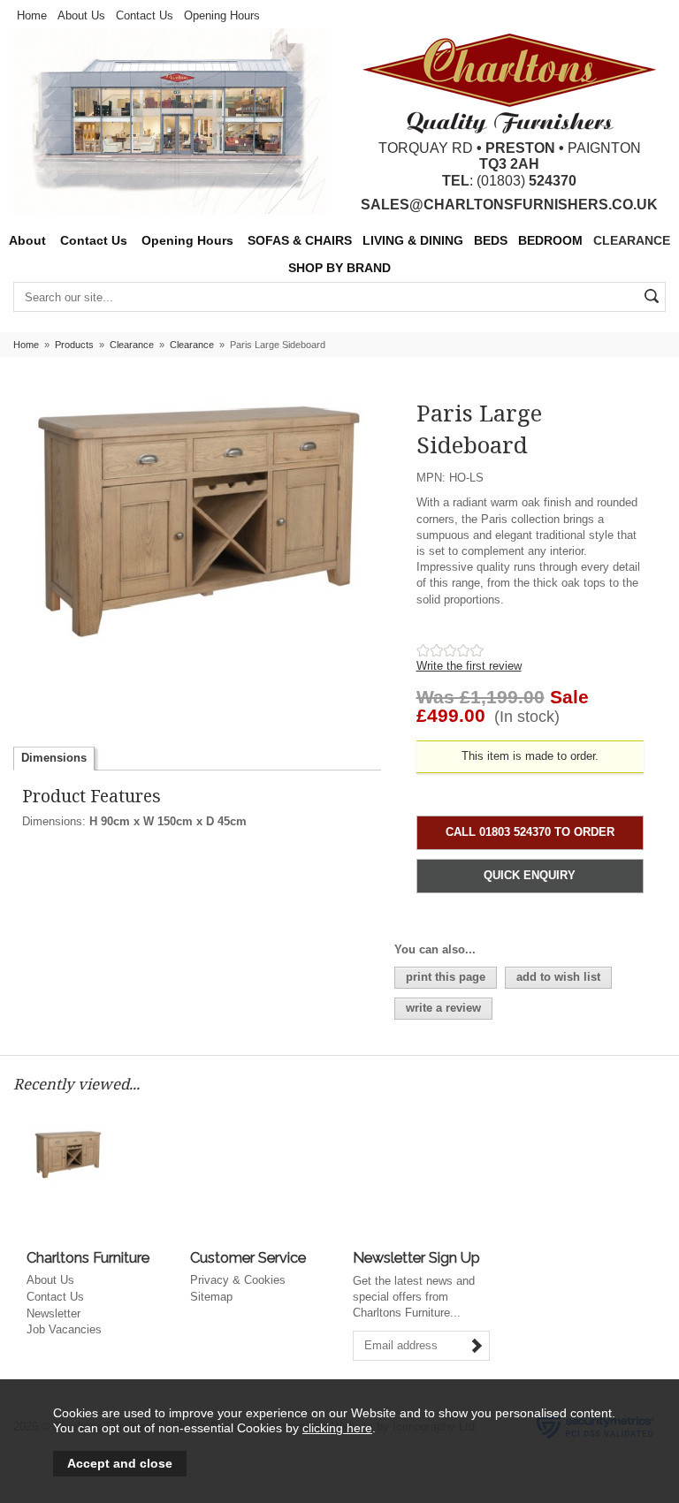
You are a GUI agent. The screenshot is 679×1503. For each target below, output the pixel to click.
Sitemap (211, 1296)
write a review (443, 1007)
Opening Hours (222, 15)
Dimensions (54, 757)
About (27, 240)
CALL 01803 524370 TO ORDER (530, 832)
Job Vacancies (64, 1329)
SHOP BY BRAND (339, 268)
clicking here (337, 1428)
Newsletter (53, 1313)
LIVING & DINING (412, 240)
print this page (445, 976)
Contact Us (144, 15)
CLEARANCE (631, 240)
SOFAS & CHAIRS (300, 240)
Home (32, 15)
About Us (81, 15)
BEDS (490, 240)
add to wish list (558, 976)
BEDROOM (550, 240)
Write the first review (469, 665)
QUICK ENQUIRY (530, 875)
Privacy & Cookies (238, 1280)
